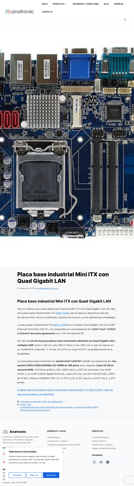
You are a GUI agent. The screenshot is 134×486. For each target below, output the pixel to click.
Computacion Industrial (30, 401)
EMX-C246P (63, 313)
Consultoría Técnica (100, 437)
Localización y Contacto (57, 441)
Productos (59, 4)
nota (29, 404)
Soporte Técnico (99, 441)
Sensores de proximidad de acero (35, 410)
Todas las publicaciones (52, 401)
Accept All (51, 475)
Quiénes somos (53, 437)
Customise (17, 475)
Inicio (45, 4)
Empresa (118, 4)
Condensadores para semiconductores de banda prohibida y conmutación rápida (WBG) (59, 407)
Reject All (34, 475)
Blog (106, 4)
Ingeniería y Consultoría (86, 4)
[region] (34, 464)
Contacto (47, 12)
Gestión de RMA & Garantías (104, 448)
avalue (23, 404)
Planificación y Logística (102, 445)
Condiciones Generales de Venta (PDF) (63, 445)
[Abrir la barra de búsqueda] (125, 20)
